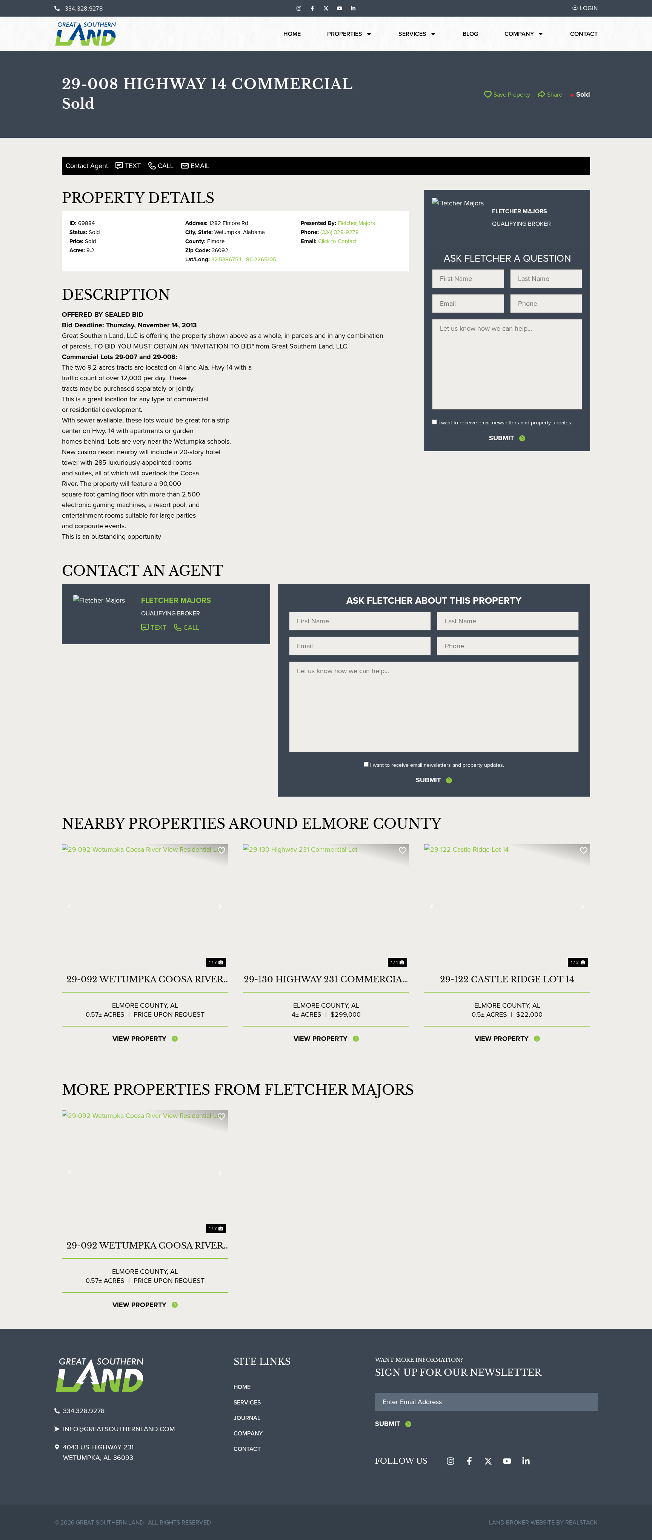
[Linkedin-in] (353, 8)
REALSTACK (581, 1522)
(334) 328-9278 (339, 232)
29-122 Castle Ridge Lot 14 (507, 979)
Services (412, 34)
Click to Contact (337, 241)
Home (292, 34)
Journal (247, 1418)
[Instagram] (298, 8)
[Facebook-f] (312, 8)
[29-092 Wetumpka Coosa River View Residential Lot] (145, 906)
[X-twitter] (326, 8)
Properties (344, 34)
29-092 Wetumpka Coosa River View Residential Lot (144, 979)
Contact (584, 34)
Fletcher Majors (356, 223)
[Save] (221, 850)
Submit (501, 438)
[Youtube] (339, 8)
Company (519, 34)
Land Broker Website (522, 1522)
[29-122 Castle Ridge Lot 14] (507, 906)
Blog (470, 34)
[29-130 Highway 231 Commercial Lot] (326, 906)
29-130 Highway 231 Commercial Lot (326, 979)
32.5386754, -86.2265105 (243, 259)
